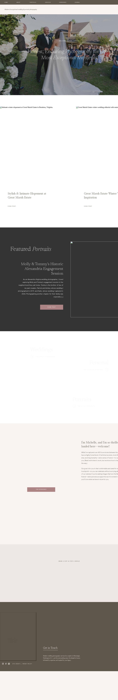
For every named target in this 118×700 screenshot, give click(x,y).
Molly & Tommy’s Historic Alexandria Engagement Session (42, 269)
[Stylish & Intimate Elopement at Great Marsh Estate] (31, 145)
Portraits (41, 249)
